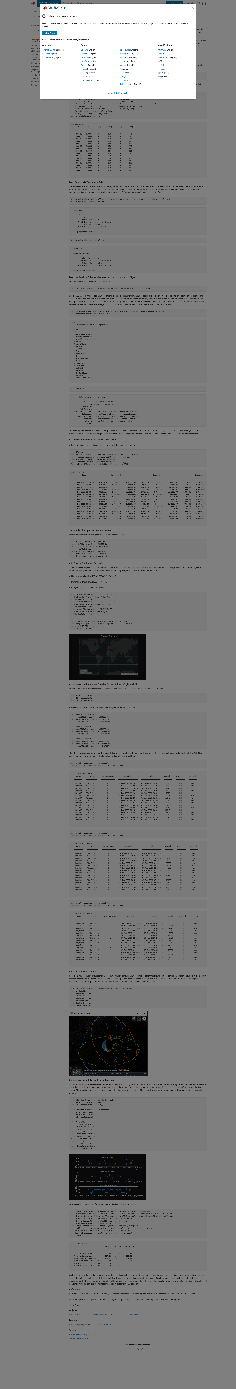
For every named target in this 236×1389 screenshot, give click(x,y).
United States (48, 57)
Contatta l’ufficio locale (118, 93)
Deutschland (86, 57)
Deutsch (125, 73)
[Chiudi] (193, 8)
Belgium (84, 50)
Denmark (84, 54)
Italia (83, 76)
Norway (123, 54)
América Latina (48, 50)
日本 (160, 73)
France (84, 69)
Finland (84, 65)
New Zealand (163, 57)
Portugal (123, 61)
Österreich (124, 57)
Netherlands (125, 50)
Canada (45, 54)
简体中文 (164, 65)
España (84, 61)
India (160, 54)
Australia (162, 50)
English (125, 76)
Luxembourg (86, 80)
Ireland (84, 73)
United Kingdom (126, 84)
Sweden (123, 65)
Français (125, 80)
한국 (160, 76)
